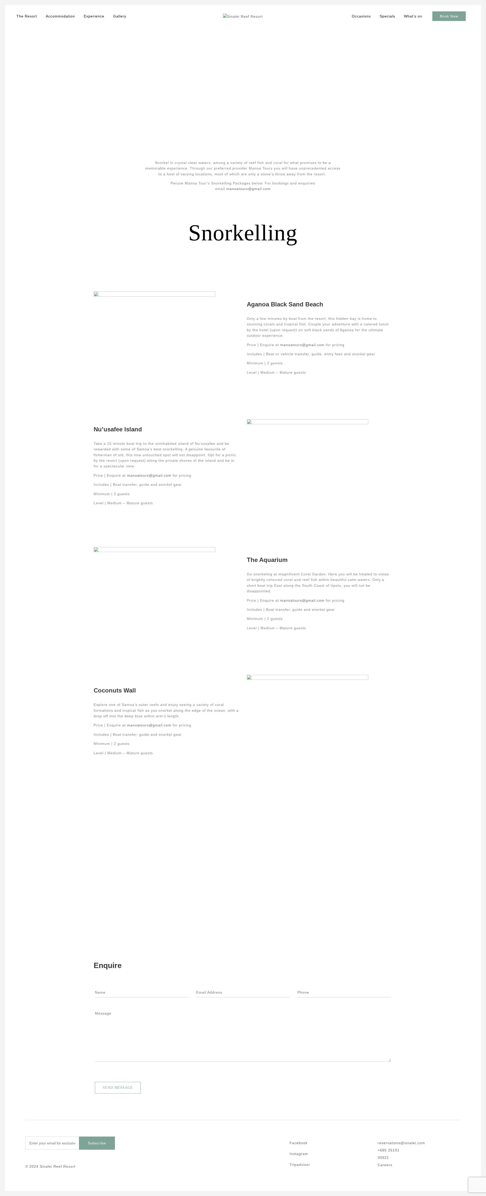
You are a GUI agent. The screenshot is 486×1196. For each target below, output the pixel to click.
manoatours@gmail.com (248, 189)
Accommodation (60, 16)
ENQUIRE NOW (18, 99)
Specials (387, 16)
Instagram (299, 1154)
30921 (383, 1158)
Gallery (119, 16)
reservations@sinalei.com (401, 1143)
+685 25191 (388, 1150)
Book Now (449, 16)
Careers (385, 1165)
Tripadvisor (300, 1165)
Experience (94, 16)
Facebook (299, 1143)
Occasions (361, 16)
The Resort (26, 16)
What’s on (413, 16)
